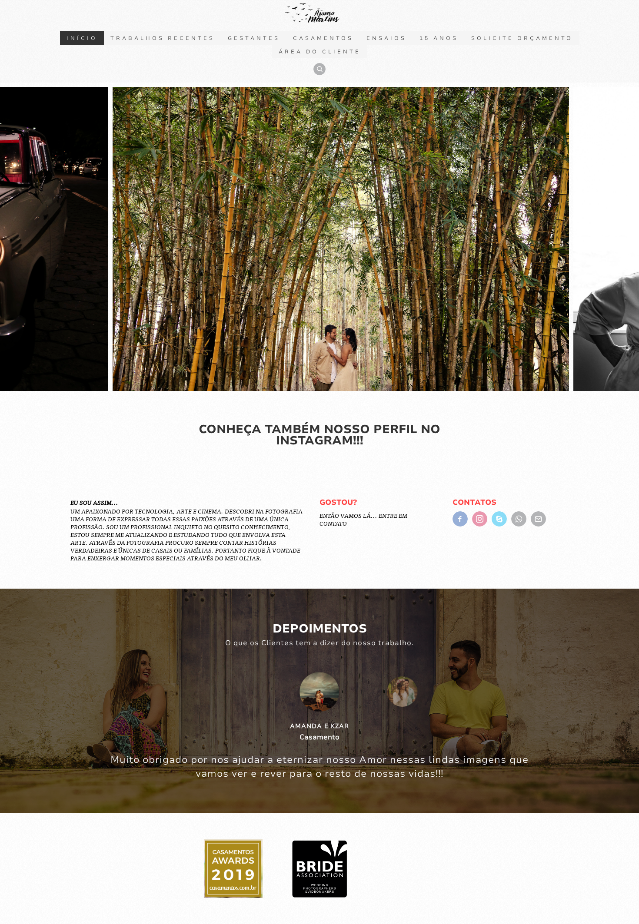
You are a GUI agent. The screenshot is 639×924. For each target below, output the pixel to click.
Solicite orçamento (522, 38)
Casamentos (323, 38)
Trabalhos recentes (162, 38)
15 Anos (438, 38)
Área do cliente (320, 51)
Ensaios (386, 38)
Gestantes (254, 38)
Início (82, 38)
